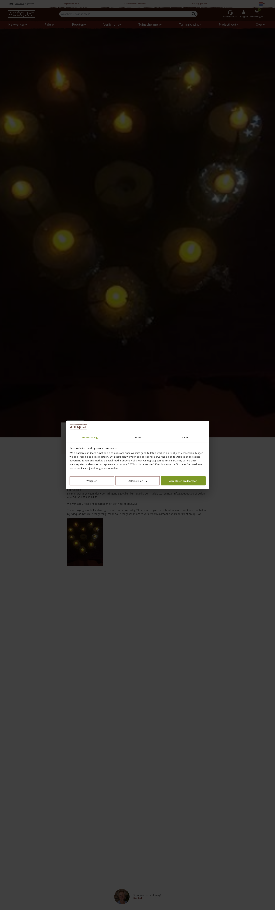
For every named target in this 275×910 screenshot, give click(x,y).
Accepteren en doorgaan (183, 480)
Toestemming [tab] (90, 437)
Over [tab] (185, 437)
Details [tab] (138, 437)
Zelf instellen (135, 480)
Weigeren (91, 480)
